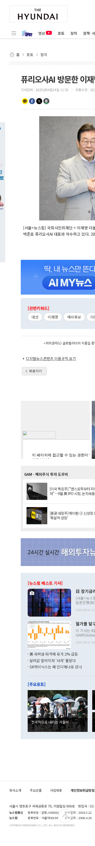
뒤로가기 (35, 371)
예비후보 (74, 317)
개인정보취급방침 (83, 790)
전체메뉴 (13, 33)
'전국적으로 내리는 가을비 (49, 722)
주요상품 (36, 790)
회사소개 (15, 790)
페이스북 (32, 101)
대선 (35, 317)
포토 (61, 33)
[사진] (49, 602)
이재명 (53, 317)
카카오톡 (25, 101)
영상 (41, 33)
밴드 (46, 101)
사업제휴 (56, 790)
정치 (73, 33)
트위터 (39, 101)
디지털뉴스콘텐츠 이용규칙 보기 (51, 358)
